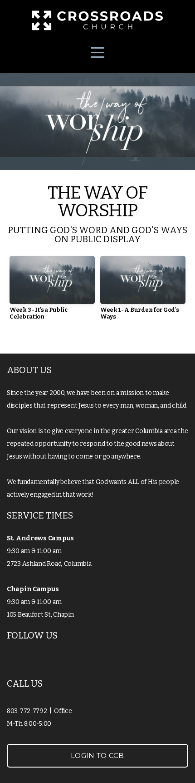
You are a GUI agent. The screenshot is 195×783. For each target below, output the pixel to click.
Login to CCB (97, 755)
